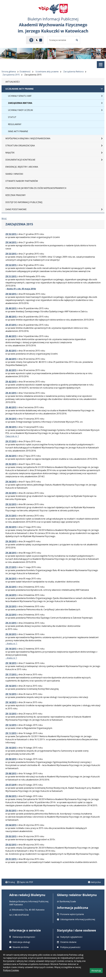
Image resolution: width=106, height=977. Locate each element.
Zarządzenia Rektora (73, 71)
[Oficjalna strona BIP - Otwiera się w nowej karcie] (43, 8)
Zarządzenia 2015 (11, 74)
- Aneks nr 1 (11, 643)
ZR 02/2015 (10, 844)
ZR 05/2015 (10, 810)
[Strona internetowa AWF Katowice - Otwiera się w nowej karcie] (54, 9)
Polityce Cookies (11, 970)
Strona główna (9, 71)
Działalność (25, 71)
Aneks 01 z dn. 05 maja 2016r (21, 288)
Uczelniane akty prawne (47, 71)
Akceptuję (97, 971)
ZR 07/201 (10, 784)
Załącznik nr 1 (12, 436)
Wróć (4, 218)
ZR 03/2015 (10, 836)
